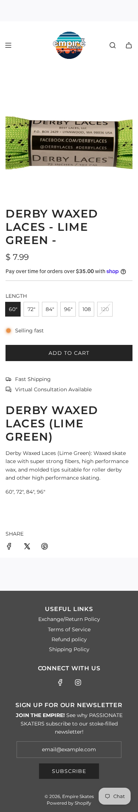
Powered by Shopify (69, 803)
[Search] (113, 45)
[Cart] (129, 45)
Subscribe (69, 771)
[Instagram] (78, 682)
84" (50, 309)
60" (13, 309)
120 (105, 309)
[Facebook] (60, 682)
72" (31, 309)
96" (68, 309)
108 (86, 309)
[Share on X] (27, 547)
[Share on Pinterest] (44, 547)
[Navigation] (8, 45)
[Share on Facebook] (9, 547)
